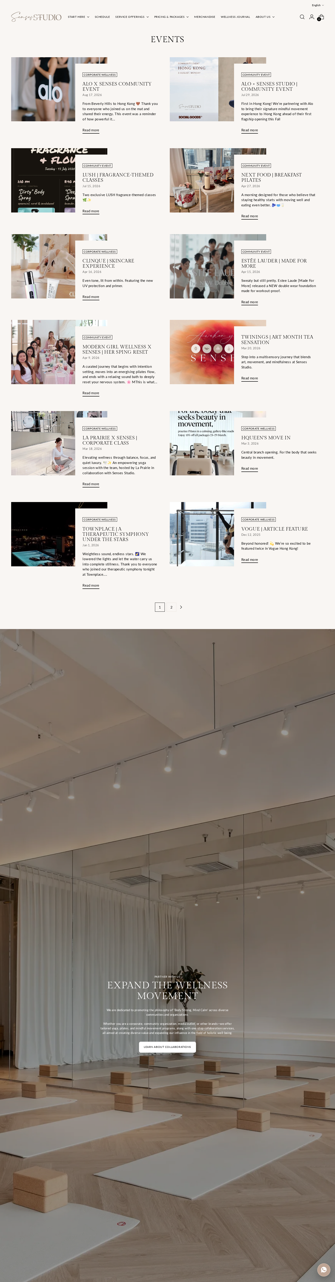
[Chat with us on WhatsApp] (323, 1270)
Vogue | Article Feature (274, 529)
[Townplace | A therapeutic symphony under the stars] (59, 547)
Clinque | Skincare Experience (108, 263)
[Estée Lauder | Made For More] (218, 271)
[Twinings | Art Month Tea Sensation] (218, 352)
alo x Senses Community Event (117, 86)
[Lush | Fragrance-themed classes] (59, 183)
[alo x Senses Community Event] (59, 97)
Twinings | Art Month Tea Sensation (277, 339)
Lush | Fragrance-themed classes (117, 177)
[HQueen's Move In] (218, 443)
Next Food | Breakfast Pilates (271, 177)
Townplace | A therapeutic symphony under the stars (115, 534)
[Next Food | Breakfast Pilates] (218, 185)
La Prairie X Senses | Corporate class (109, 440)
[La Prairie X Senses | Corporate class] (59, 451)
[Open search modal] (302, 16)
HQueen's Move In (266, 438)
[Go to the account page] (311, 16)
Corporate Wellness (100, 74)
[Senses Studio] (36, 17)
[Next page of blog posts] (181, 607)
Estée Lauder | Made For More (274, 263)
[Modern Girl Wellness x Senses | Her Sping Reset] (59, 360)
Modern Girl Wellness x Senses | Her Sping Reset (117, 349)
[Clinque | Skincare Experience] (59, 269)
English (316, 5)
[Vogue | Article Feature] (218, 534)
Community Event (256, 74)
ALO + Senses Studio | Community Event (269, 86)
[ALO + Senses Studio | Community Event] (218, 97)
